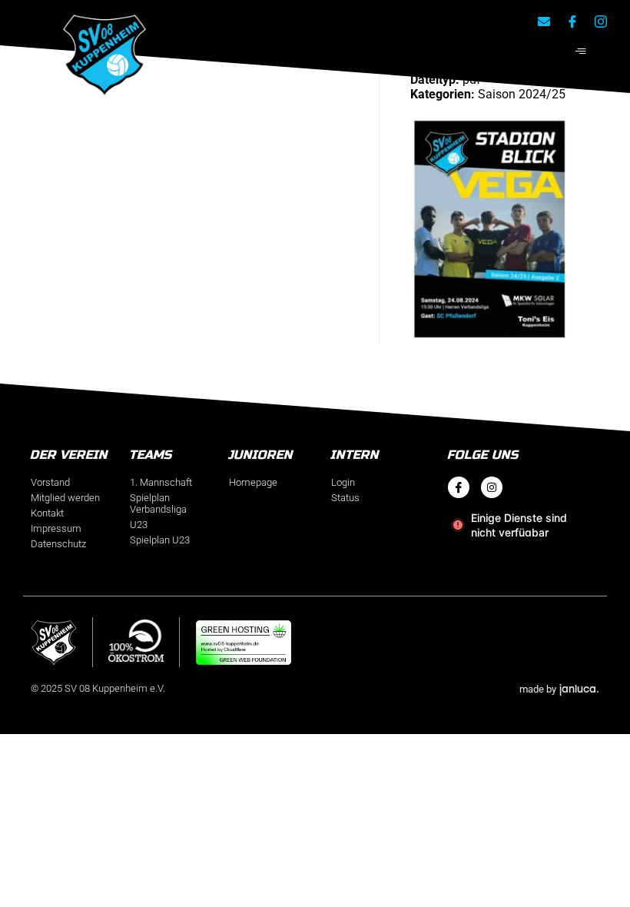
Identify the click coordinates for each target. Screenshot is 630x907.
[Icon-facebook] (572, 21)
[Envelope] (544, 21)
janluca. (579, 688)
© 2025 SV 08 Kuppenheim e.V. (98, 688)
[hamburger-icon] (580, 52)
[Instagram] (491, 487)
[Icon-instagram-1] (601, 21)
